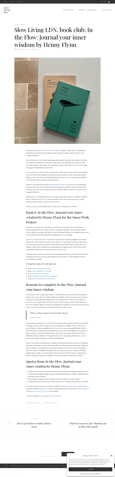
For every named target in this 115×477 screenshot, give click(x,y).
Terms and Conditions (18, 465)
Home (5, 1)
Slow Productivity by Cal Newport (44, 279)
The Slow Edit (68, 10)
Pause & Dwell (19, 24)
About (12, 1)
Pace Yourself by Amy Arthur (42, 271)
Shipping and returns (52, 465)
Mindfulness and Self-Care (33, 403)
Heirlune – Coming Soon (88, 10)
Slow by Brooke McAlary (41, 274)
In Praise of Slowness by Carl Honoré (45, 276)
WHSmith (84, 386)
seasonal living (76, 165)
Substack (21, 1)
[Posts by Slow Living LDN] (15, 49)
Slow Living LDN (22, 49)
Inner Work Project (71, 386)
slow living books (55, 396)
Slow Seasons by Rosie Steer (42, 269)
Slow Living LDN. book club (49, 150)
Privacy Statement (95, 473)
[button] (111, 456)
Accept (90, 469)
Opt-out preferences (85, 473)
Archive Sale (106, 10)
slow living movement (58, 184)
